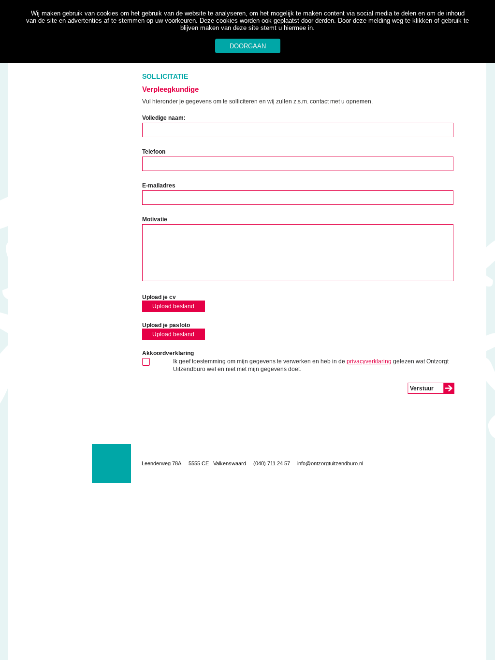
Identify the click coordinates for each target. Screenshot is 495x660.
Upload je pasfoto (166, 325)
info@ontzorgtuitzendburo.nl (330, 463)
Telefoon (153, 151)
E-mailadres (158, 185)
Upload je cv (159, 297)
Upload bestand (173, 306)
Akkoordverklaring (168, 353)
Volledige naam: (164, 118)
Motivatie (154, 219)
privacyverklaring (369, 361)
